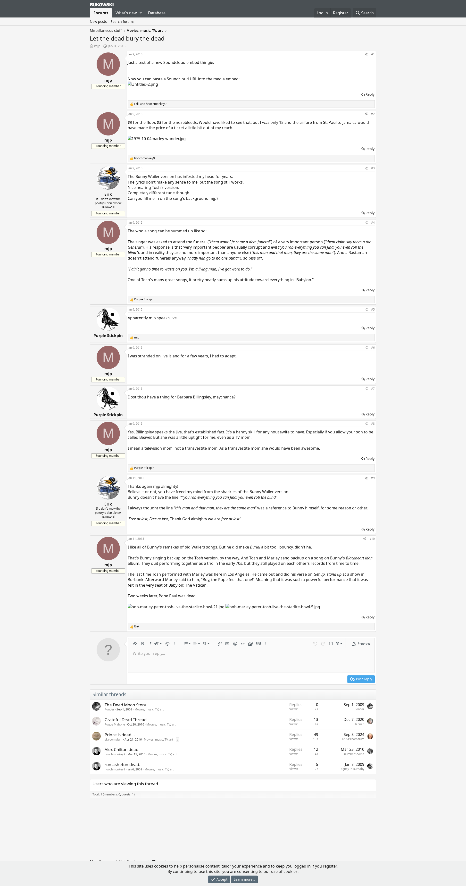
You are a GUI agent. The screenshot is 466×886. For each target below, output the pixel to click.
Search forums (122, 21)
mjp (97, 46)
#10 (372, 539)
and (150, 104)
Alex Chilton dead (121, 749)
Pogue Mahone (115, 724)
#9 (373, 478)
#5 (373, 309)
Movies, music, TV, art (149, 709)
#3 (373, 168)
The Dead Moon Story (125, 705)
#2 (373, 114)
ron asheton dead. (122, 764)
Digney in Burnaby (352, 769)
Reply (370, 94)
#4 (373, 222)
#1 (373, 54)
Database (157, 13)
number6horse (354, 754)
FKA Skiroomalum (352, 739)
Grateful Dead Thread (126, 719)
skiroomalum (113, 739)
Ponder (109, 709)
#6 (373, 348)
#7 (373, 389)
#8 (373, 424)
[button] (140, 12)
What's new (126, 13)
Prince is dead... (120, 734)
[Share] (366, 54)
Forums (100, 13)
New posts (98, 21)
